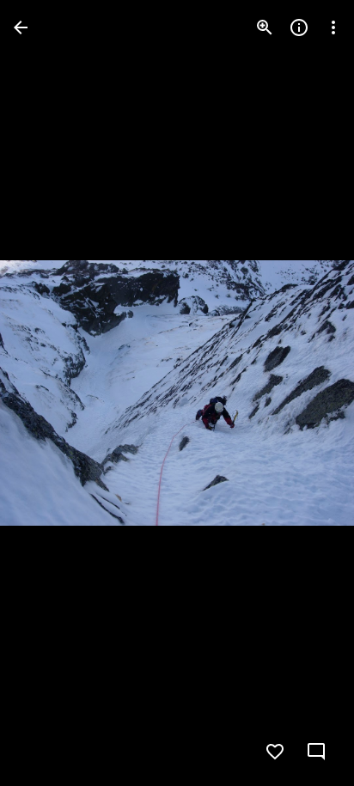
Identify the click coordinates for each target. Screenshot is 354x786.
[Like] (275, 751)
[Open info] (299, 27)
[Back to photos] (20, 27)
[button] (48, 393)
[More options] (333, 27)
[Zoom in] (264, 27)
